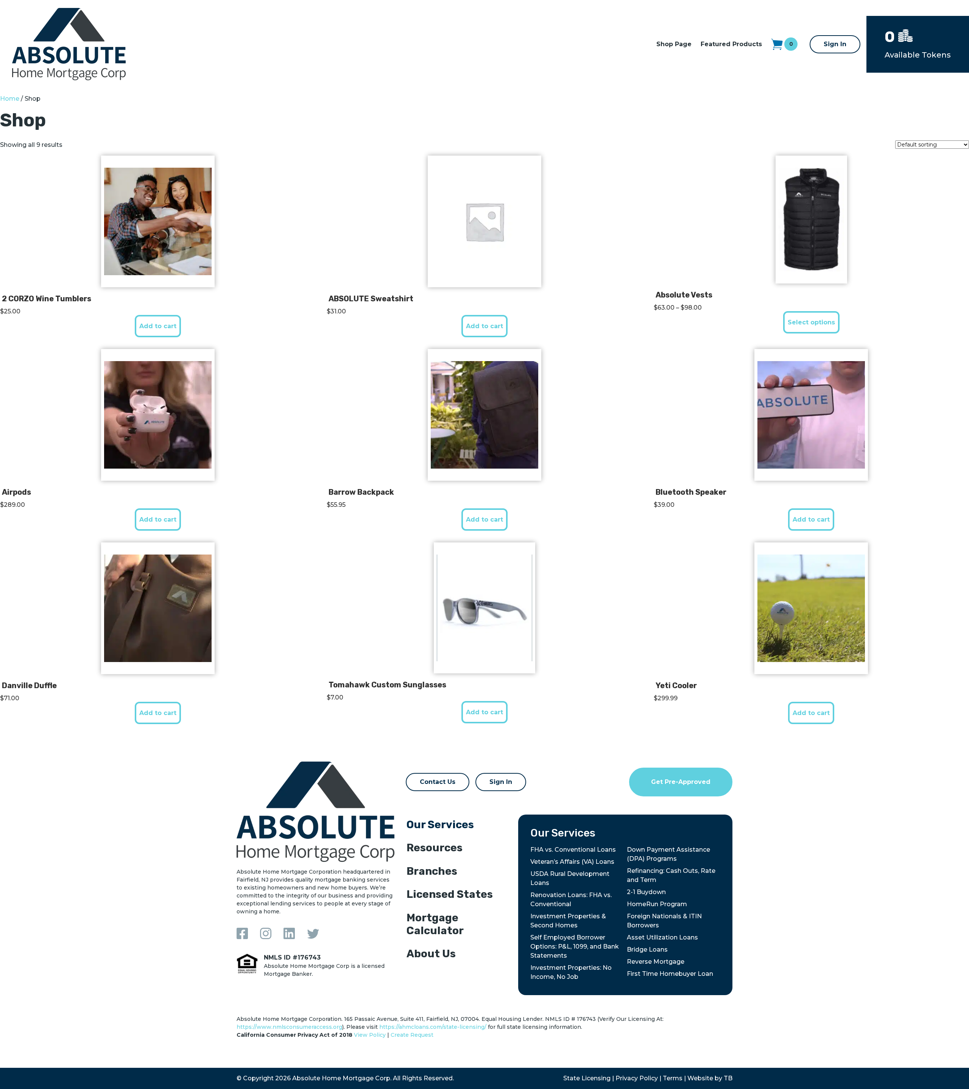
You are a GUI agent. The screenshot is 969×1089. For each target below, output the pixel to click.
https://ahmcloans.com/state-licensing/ (432, 1027)
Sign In (835, 44)
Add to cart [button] (157, 326)
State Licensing (587, 1078)
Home (9, 98)
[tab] (456, 826)
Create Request (412, 1034)
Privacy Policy (636, 1078)
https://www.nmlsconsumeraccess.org (289, 1027)
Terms (672, 1078)
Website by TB (709, 1078)
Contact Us (437, 781)
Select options (811, 322)
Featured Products (731, 44)
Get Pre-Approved (680, 781)
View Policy (370, 1034)
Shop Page (674, 44)
